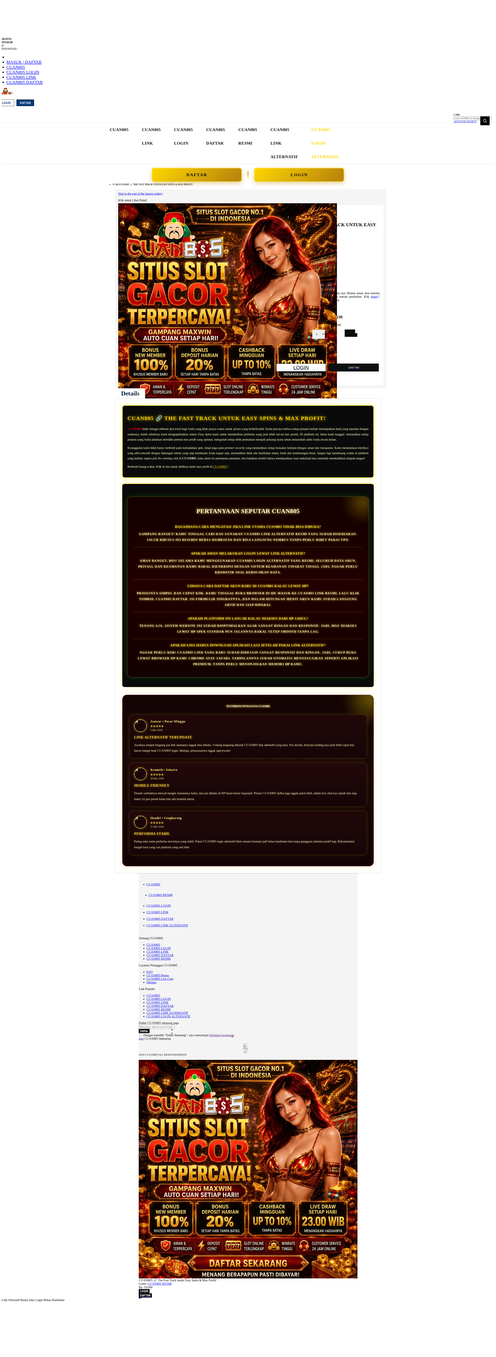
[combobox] (473, 118)
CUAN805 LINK (21, 77)
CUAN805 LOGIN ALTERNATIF (168, 1016)
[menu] (224, 143)
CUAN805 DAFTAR (24, 82)
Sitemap (151, 982)
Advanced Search (465, 121)
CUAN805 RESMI (160, 895)
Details (130, 393)
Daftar (25, 102)
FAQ (149, 972)
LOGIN (299, 174)
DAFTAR (196, 174)
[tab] (130, 393)
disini (374, 296)
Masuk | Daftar (24, 62)
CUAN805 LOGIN (22, 72)
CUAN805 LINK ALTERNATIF (167, 925)
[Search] (485, 120)
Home (115, 184)
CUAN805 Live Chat (159, 978)
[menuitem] (119, 129)
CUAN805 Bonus (157, 975)
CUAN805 (15, 67)
